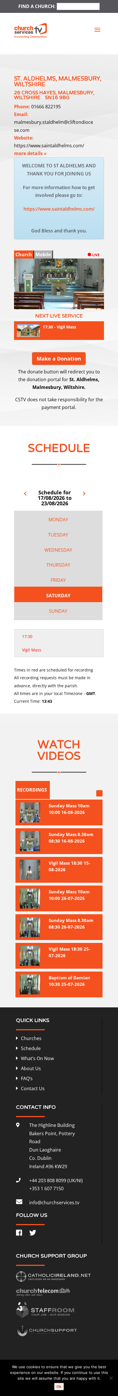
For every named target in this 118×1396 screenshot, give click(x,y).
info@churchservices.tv (54, 1202)
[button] (87, 303)
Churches (31, 1038)
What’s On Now (37, 1058)
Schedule (31, 1048)
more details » (30, 153)
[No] (111, 1378)
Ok (59, 1386)
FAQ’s (27, 1078)
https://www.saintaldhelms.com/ (49, 145)
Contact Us (33, 1088)
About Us (31, 1068)
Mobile (43, 254)
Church (23, 254)
